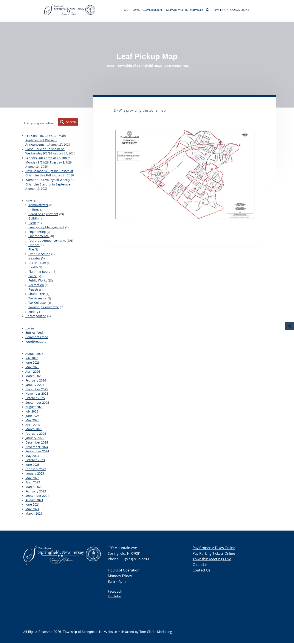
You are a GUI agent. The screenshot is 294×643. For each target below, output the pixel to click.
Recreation (36, 285)
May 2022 (32, 478)
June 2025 (32, 416)
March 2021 (33, 513)
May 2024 (32, 456)
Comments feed (36, 337)
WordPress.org (35, 341)
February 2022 (35, 491)
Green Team (37, 263)
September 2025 (37, 402)
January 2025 (34, 438)
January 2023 (34, 473)
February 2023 (35, 469)
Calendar (200, 564)
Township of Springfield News (140, 66)
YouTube (114, 596)
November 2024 (36, 447)
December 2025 (36, 389)
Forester (34, 258)
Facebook (115, 591)
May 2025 (32, 420)
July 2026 (31, 358)
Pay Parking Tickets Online (214, 553)
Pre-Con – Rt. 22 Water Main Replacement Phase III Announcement (45, 140)
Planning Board (39, 271)
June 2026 (32, 362)
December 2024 (36, 442)
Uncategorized (35, 316)
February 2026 (35, 380)
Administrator (38, 205)
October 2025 (35, 398)
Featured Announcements (47, 240)
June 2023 (32, 464)
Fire (31, 249)
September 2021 (37, 496)
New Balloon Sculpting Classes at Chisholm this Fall (49, 173)
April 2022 (32, 482)
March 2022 (33, 487)
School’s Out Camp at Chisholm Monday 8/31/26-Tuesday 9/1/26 (48, 160)
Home (110, 66)
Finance (34, 245)
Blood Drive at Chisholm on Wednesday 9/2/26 (45, 151)
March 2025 (33, 429)
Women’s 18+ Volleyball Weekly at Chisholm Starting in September (49, 182)
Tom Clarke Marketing (155, 631)
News (29, 201)
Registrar (35, 289)
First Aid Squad (39, 254)
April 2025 (32, 425)
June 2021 (32, 504)
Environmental (39, 236)
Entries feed (34, 332)
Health (33, 267)
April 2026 (32, 371)
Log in (29, 328)
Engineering (37, 232)
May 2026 (32, 367)
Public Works (37, 280)
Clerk (32, 223)
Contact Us (201, 570)
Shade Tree (36, 294)
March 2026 (33, 376)
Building (34, 218)
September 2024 (37, 451)
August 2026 (34, 354)
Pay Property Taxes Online (214, 547)
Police (32, 276)
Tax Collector (37, 302)
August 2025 (34, 407)
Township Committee (43, 307)
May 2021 (32, 509)
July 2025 (31, 411)
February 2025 (35, 433)
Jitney (35, 209)
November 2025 (36, 393)
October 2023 (35, 460)
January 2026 (34, 385)
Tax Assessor (37, 298)
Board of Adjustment (43, 214)
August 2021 (34, 500)
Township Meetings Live (212, 559)
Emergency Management (46, 227)
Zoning (33, 312)
